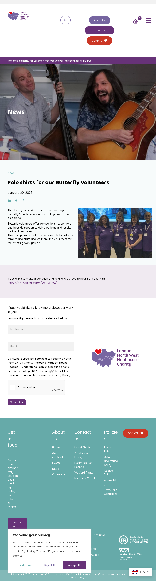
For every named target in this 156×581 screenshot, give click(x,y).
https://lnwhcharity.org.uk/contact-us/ (32, 282)
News (55, 469)
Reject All (50, 565)
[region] (49, 551)
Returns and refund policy (111, 461)
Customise (25, 565)
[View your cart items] (135, 21)
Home (56, 447)
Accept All (74, 565)
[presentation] (36, 387)
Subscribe (16, 402)
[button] (65, 20)
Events (56, 463)
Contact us (59, 474)
